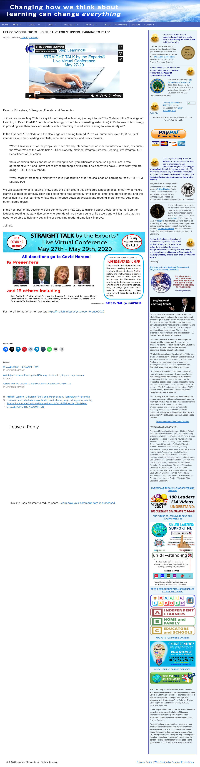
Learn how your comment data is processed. (88, 503)
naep (66, 400)
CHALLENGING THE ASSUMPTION (21, 366)
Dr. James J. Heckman (164, 57)
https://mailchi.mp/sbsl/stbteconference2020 (76, 311)
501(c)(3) (166, 105)
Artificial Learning (16, 396)
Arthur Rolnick (163, 189)
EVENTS (90, 24)
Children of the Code (37, 396)
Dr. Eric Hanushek (166, 229)
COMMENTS (121, 24)
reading (88, 400)
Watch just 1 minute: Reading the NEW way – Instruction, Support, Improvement (44, 375)
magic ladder (41, 400)
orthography (76, 400)
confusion (12, 400)
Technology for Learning (77, 396)
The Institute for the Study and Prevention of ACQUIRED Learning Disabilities (47, 403)
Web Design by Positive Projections (174, 762)
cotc (20, 400)
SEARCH (136, 24)
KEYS (15, 24)
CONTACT (149, 24)
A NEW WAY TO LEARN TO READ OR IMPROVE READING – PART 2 (37, 383)
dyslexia (28, 400)
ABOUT (32, 24)
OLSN (50, 24)
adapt (173, 218)
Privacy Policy (144, 762)
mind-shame (55, 400)
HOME (5, 24)
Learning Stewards (171, 103)
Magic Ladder (56, 396)
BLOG (108, 24)
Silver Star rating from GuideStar (166, 110)
